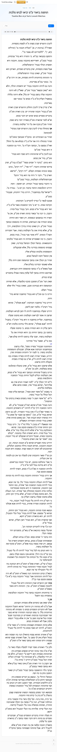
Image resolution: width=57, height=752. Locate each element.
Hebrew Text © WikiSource (35, 743)
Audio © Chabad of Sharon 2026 (23, 743)
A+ (54, 740)
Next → (51, 25)
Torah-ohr (25, 8)
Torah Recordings (6, 2)
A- (53, 743)
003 (30, 8)
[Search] (15, 2)
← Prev (6, 25)
